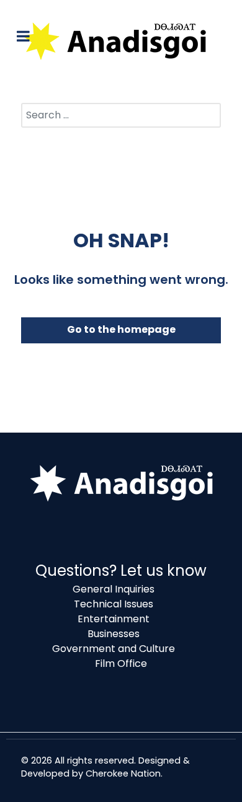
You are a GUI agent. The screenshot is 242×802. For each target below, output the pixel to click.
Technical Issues (113, 604)
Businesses (113, 634)
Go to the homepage (121, 329)
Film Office (121, 663)
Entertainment (114, 619)
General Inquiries (114, 589)
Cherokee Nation (123, 773)
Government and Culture (113, 648)
